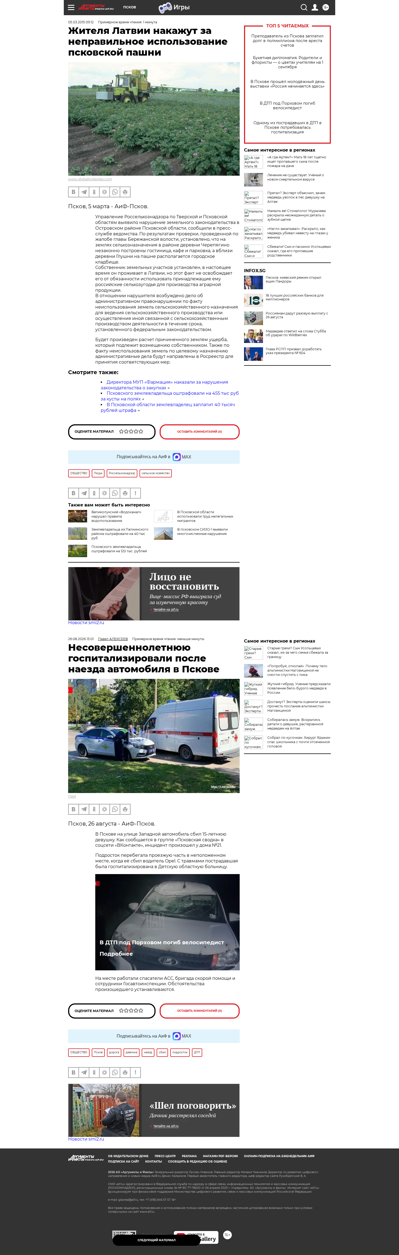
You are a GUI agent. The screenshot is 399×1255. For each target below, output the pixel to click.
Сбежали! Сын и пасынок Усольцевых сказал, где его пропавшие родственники (299, 251)
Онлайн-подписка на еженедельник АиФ (279, 1156)
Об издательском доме (128, 1156)
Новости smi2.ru (86, 622)
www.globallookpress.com (90, 179)
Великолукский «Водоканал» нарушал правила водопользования (116, 516)
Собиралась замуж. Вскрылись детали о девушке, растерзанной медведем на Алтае (295, 724)
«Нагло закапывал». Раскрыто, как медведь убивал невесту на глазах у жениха (297, 233)
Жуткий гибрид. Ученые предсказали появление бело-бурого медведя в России (299, 688)
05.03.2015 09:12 (81, 22)
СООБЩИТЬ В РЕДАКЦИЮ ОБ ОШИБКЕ (197, 1161)
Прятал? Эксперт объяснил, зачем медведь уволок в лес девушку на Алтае (296, 197)
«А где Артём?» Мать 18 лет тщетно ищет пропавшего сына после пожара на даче (296, 161)
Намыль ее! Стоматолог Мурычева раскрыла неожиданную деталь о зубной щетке (296, 215)
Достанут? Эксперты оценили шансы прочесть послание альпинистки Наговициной (298, 706)
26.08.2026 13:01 (81, 639)
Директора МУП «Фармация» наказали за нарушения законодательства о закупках (164, 385)
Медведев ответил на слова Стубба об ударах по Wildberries (296, 333)
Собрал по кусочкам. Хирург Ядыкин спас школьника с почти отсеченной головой (298, 742)
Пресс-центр (165, 1156)
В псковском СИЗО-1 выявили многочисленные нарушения (202, 531)
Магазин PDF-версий (220, 1156)
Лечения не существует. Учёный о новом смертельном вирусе (295, 177)
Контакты (153, 1161)
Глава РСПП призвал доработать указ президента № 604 (294, 351)
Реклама (189, 1156)
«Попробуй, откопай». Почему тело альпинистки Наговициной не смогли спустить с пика (297, 670)
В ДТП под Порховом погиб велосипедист (287, 105)
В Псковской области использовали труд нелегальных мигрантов (205, 516)
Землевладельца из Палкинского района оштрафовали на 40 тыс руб (119, 533)
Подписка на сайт (123, 1161)
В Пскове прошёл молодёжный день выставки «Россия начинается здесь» (287, 84)
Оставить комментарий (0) (199, 432)
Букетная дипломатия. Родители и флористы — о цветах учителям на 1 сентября (287, 62)
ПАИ (72, 796)
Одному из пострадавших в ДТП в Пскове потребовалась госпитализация (288, 127)
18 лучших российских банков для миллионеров (295, 297)
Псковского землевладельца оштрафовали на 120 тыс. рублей (119, 549)
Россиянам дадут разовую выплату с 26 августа (297, 315)
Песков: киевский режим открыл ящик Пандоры (293, 279)
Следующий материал (157, 1240)
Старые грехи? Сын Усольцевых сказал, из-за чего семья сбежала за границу (297, 652)
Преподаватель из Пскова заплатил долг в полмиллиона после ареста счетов (287, 41)
